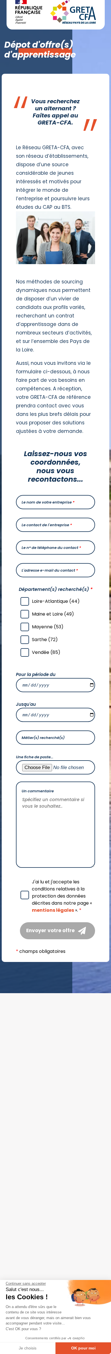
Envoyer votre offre (50, 930)
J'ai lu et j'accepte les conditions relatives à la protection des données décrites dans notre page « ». (62, 896)
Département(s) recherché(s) (55, 589)
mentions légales (53, 910)
